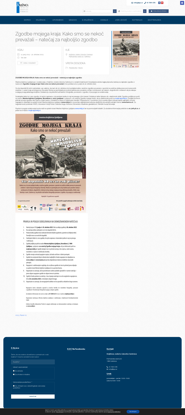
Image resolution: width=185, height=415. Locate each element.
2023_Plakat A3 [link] (20, 315)
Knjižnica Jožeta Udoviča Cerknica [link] (81, 54)
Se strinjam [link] (59, 411)
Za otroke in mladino (22, 374)
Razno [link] (80, 68)
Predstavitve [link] (73, 68)
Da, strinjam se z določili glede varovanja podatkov (29, 387)
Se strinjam (133, 411)
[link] (182, 3)
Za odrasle (18, 371)
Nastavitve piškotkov (114, 411)
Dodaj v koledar (29, 63)
